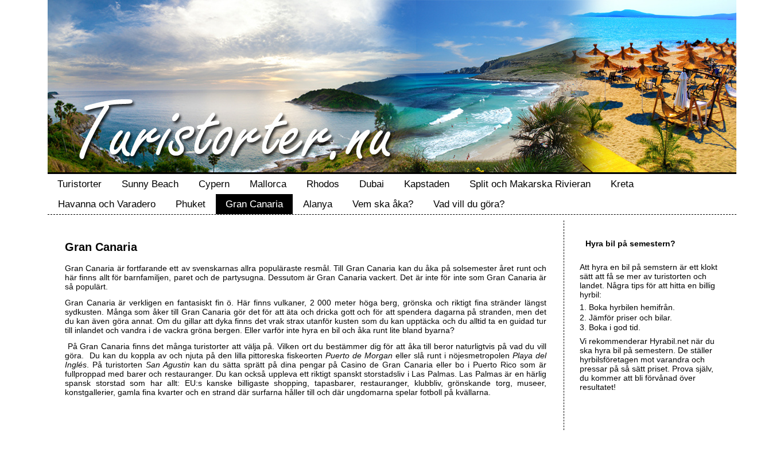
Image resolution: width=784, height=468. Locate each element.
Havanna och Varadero (107, 204)
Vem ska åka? (382, 204)
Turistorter (79, 184)
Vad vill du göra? (468, 204)
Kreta (622, 184)
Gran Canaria (254, 204)
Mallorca (268, 184)
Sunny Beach (150, 184)
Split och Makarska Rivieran (530, 184)
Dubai (371, 184)
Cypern (214, 184)
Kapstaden (426, 184)
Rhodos (322, 184)
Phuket (190, 204)
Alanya (317, 204)
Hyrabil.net (669, 341)
